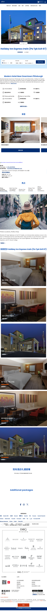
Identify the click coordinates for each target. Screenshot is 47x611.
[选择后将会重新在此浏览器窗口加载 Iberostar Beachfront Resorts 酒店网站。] (40, 548)
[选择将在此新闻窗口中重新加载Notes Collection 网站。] (13, 548)
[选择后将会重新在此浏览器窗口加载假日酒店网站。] (31, 557)
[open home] (2, 524)
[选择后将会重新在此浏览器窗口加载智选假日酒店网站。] (23, 557)
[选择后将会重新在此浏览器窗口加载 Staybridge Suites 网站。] (23, 565)
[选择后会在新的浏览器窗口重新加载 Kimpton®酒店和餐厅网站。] (39, 539)
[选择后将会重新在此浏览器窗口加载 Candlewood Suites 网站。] (39, 565)
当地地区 (27, 5)
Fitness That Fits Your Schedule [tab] (31, 189)
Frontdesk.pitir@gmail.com (14, 168)
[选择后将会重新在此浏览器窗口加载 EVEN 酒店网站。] (15, 557)
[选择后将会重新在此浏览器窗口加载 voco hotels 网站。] (20, 548)
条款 (11, 600)
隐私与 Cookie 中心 (20, 585)
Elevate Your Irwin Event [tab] (22, 190)
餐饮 (23, 5)
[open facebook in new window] (20, 504)
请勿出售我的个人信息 (36, 585)
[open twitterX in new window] (26, 504)
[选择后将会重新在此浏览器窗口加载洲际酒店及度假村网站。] (23, 539)
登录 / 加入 (41, 1)
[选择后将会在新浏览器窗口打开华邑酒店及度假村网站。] (33, 548)
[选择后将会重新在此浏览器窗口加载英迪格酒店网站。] (7, 548)
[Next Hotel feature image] (25, 44)
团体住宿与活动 (34, 5)
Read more (14, 83)
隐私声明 (11, 601)
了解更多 (2, 243)
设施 (19, 5)
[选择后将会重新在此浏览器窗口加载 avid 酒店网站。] (7, 565)
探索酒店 (33, 582)
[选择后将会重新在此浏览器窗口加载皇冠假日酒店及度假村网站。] (7, 557)
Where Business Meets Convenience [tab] (41, 188)
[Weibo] (9, 582)
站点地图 (18, 587)
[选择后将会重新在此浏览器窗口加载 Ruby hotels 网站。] (26, 548)
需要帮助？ (19, 584)
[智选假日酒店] (3, 2)
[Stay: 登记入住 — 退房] (7, 63)
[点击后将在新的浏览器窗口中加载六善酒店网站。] (7, 539)
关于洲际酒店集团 (20, 580)
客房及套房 (14, 5)
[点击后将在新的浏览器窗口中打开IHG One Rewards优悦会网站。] (23, 572)
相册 (40, 5)
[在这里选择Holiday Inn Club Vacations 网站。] (31, 565)
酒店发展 (18, 582)
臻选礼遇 (8, 5)
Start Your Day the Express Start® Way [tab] (13, 189)
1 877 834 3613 (15, 591)
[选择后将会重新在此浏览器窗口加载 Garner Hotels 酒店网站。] (39, 557)
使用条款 (33, 584)
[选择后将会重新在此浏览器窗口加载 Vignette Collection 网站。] (31, 539)
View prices (40, 62)
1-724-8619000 (10, 167)
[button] (45, 2)
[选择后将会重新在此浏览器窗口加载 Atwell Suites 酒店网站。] (15, 565)
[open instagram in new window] (23, 504)
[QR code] (4, 582)
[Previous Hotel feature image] (21, 44)
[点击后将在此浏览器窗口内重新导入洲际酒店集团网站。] (23, 530)
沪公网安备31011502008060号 (24, 608)
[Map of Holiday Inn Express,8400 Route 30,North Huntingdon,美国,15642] (11, 162)
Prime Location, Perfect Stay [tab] (3, 189)
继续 (23, 605)
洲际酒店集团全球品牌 (36, 580)
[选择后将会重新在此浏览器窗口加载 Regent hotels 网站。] (15, 539)
